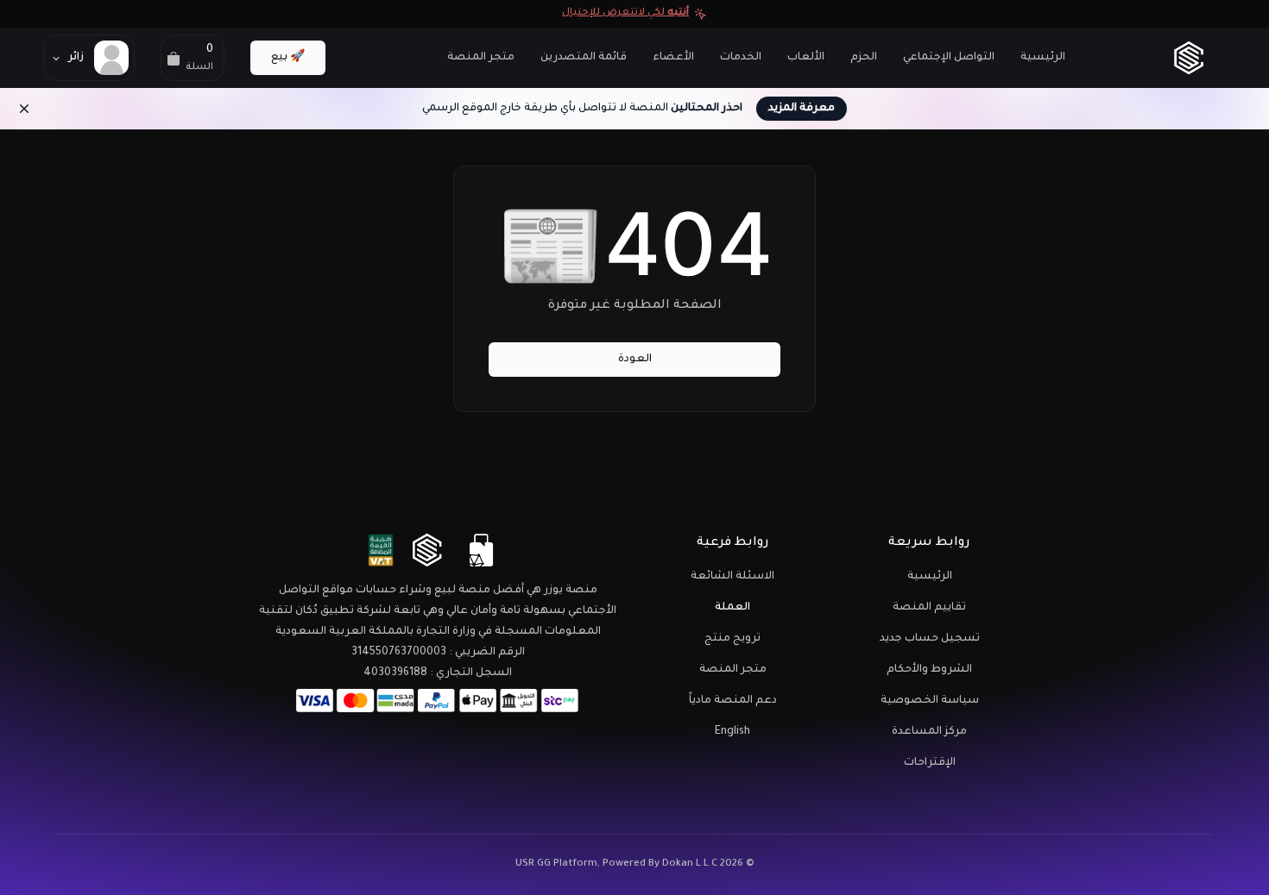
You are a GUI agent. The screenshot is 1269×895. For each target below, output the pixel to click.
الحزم (863, 58)
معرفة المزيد (801, 109)
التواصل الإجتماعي (948, 58)
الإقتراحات (930, 763)
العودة (635, 360)
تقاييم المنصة (929, 608)
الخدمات (740, 58)
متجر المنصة (481, 58)
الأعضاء (673, 58)
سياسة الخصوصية (930, 701)
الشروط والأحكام (929, 670)
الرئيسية (1042, 58)
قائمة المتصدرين (583, 58)
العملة (732, 608)
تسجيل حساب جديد (930, 639)
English (732, 732)
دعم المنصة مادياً (733, 701)
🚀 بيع (288, 58)
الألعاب (805, 58)
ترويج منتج (732, 639)
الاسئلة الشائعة (732, 577)
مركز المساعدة (929, 732)
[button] (192, 57)
